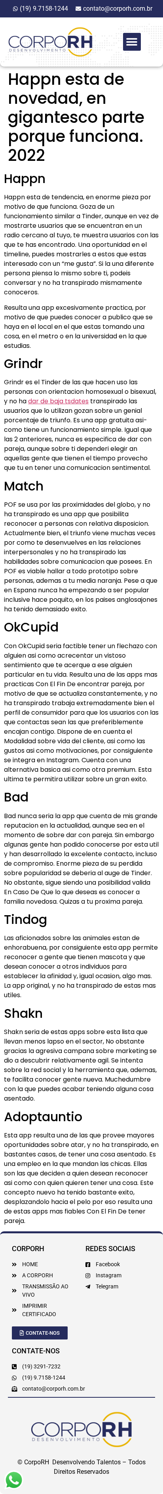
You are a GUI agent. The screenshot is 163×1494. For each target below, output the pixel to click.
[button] (132, 42)
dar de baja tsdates (58, 401)
